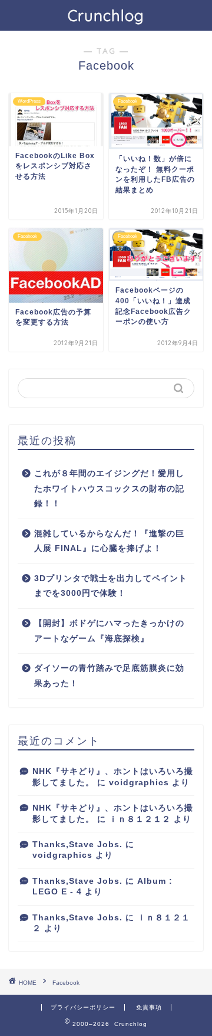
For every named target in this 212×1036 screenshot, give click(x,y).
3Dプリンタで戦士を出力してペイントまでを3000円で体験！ (110, 586)
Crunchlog (106, 15)
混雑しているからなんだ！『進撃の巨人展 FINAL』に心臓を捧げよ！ (109, 541)
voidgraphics (139, 782)
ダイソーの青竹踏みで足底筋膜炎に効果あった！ (109, 676)
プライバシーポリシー (83, 1007)
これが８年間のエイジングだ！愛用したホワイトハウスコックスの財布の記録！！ (109, 488)
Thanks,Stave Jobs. (77, 844)
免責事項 (149, 1007)
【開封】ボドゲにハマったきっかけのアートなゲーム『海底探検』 (109, 631)
